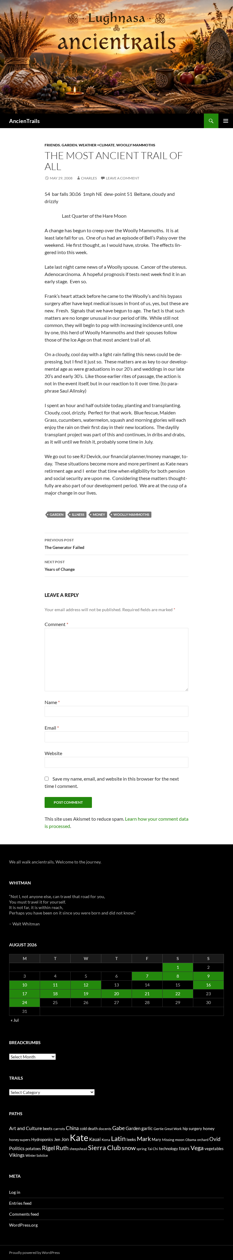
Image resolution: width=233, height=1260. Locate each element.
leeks (131, 1139)
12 (85, 984)
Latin (118, 1138)
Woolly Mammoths (135, 145)
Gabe (118, 1128)
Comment (56, 624)
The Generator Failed (64, 544)
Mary (156, 1139)
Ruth (62, 1147)
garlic (147, 1128)
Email (52, 727)
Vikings (17, 1155)
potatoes (33, 1148)
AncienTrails (24, 120)
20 (116, 993)
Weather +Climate (97, 145)
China (72, 1128)
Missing (168, 1139)
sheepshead (78, 1149)
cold (83, 1128)
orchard (202, 1140)
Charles (89, 178)
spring (142, 1149)
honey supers (19, 1139)
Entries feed (20, 1203)
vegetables (214, 1148)
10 (24, 984)
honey (208, 1128)
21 (147, 993)
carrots (59, 1128)
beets (47, 1128)
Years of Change (60, 566)
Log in (14, 1192)
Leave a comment (122, 178)
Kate (79, 1137)
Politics (17, 1148)
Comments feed (24, 1214)
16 (208, 984)
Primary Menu (225, 121)
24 (24, 1002)
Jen (57, 1139)
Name (52, 702)
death (93, 1128)
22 (177, 993)
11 (55, 984)
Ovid (215, 1139)
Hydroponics (42, 1139)
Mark (144, 1138)
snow (129, 1147)
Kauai (95, 1139)
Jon (65, 1139)
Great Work (173, 1129)
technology (168, 1148)
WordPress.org (23, 1225)
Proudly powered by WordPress (34, 1252)
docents (105, 1128)
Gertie (159, 1128)
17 (24, 993)
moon (179, 1139)
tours (184, 1148)
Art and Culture (25, 1128)
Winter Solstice (36, 1155)
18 (55, 993)
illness (78, 514)
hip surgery (192, 1128)
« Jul (15, 1020)
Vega (197, 1147)
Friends (52, 145)
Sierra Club (104, 1147)
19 (85, 993)
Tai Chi (152, 1149)
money (99, 514)
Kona (106, 1139)
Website (53, 753)
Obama (190, 1140)
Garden (69, 145)
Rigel (48, 1147)
